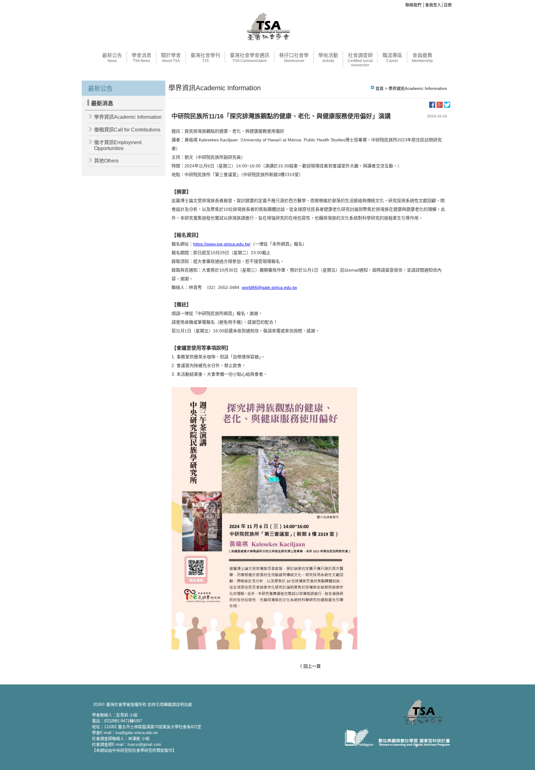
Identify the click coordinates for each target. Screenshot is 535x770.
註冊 (448, 4)
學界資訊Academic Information (128, 117)
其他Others (106, 160)
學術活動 (328, 58)
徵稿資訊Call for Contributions (127, 129)
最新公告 (112, 58)
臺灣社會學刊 (205, 58)
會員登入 (433, 4)
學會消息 (141, 58)
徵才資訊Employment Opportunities (117, 145)
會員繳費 (422, 58)
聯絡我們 (413, 4)
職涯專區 (392, 58)
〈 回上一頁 (309, 666)
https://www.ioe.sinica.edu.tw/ (221, 243)
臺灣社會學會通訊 (249, 58)
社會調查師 (360, 60)
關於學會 (171, 58)
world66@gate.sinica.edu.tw (269, 287)
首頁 (380, 88)
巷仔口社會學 (294, 58)
